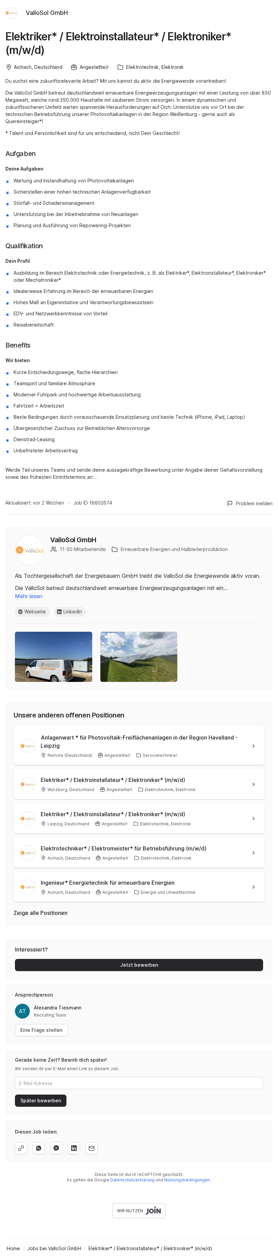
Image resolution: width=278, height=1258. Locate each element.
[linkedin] (74, 1148)
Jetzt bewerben (139, 965)
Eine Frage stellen (41, 1030)
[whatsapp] (39, 1148)
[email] (91, 1148)
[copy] (21, 1148)
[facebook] (56, 1148)
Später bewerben (40, 1100)
